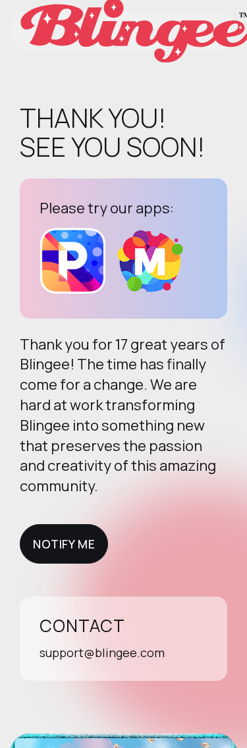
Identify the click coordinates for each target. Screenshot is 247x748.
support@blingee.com (102, 652)
